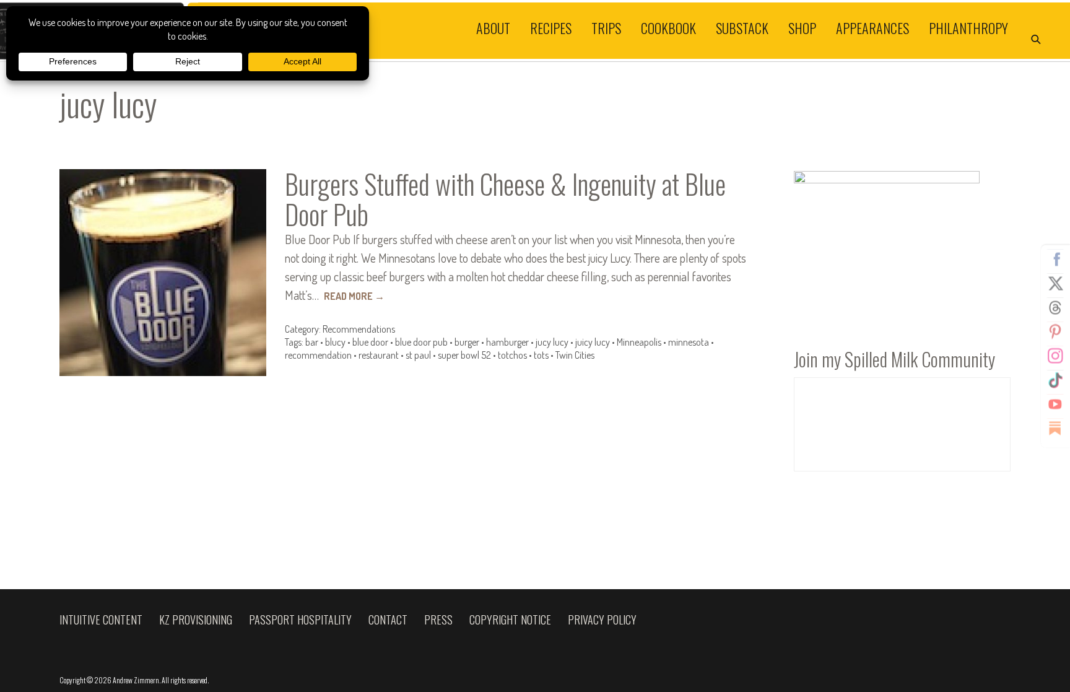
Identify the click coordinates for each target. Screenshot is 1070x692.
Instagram (1055, 356)
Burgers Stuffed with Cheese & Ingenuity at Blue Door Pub (505, 199)
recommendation (318, 355)
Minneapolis (639, 342)
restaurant (379, 355)
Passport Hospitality (300, 619)
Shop (802, 27)
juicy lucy (592, 342)
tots (541, 355)
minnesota (688, 342)
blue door (370, 342)
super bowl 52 (464, 355)
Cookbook (668, 27)
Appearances (872, 27)
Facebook (1055, 259)
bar (311, 342)
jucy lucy (552, 342)
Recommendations (359, 329)
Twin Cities (574, 355)
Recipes (551, 27)
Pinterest (1055, 331)
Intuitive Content (100, 619)
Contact (387, 619)
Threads (1055, 307)
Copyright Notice (510, 619)
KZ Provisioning (195, 619)
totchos (512, 355)
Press (438, 619)
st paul (418, 355)
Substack (742, 27)
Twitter (1055, 283)
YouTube (1055, 404)
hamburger (507, 342)
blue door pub (421, 342)
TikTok (1055, 380)
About (493, 27)
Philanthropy (968, 27)
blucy (335, 342)
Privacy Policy (602, 619)
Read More (354, 296)
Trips (606, 27)
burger (467, 342)
